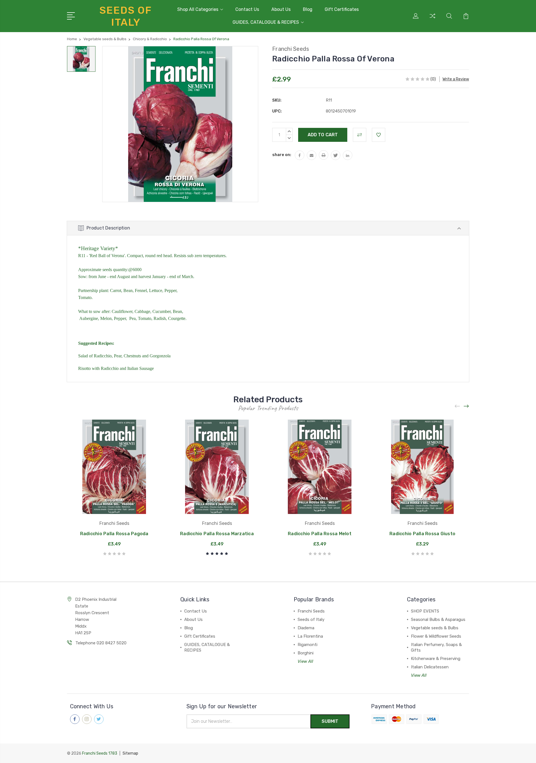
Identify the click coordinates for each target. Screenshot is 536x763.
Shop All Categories (197, 9)
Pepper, (171, 290)
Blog (307, 9)
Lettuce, (156, 290)
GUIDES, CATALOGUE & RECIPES (266, 22)
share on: (281, 154)
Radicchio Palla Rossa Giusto (422, 533)
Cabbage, (143, 311)
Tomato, (145, 318)
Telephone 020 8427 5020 (100, 642)
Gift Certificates (342, 9)
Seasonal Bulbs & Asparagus (438, 619)
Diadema (306, 627)
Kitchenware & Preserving (435, 658)
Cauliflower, (122, 311)
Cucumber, (162, 311)
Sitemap (130, 753)
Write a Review (455, 79)
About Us (281, 9)
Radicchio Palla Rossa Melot (319, 533)
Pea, (133, 318)
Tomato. (85, 297)
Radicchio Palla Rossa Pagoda (114, 533)
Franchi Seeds (311, 611)
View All (305, 661)
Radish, (160, 318)
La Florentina (310, 636)
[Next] (466, 406)
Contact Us (247, 9)
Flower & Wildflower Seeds (436, 636)
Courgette (176, 318)
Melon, (107, 318)
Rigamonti (307, 644)
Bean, (128, 290)
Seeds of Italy (311, 619)
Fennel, (141, 290)
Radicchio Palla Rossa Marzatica (217, 533)
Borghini (306, 653)
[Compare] (432, 19)
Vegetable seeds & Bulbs (434, 627)
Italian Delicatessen (430, 666)
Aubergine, (89, 318)
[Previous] (457, 406)
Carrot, (116, 290)
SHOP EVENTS (425, 611)
